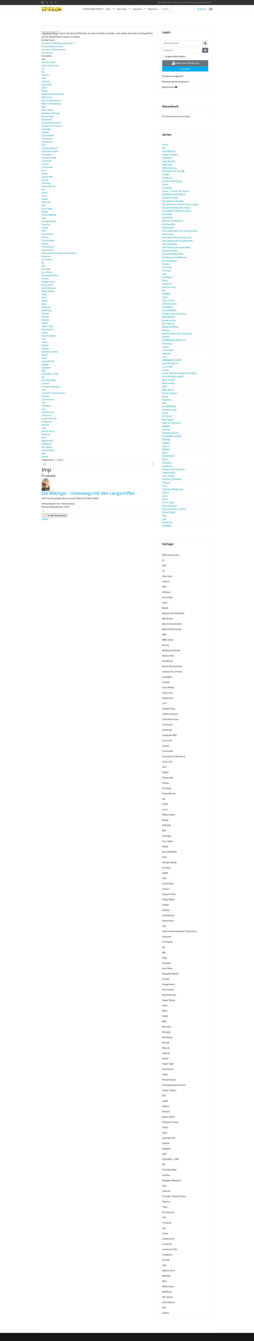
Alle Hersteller (49, 62)
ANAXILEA (167, 157)
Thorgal (166, 482)
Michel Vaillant (169, 393)
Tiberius (46, 396)
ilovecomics (47, 249)
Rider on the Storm (171, 423)
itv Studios (47, 259)
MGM (44, 300)
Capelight (46, 129)
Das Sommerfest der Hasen (176, 207)
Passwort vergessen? (172, 76)
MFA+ (44, 297)
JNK (43, 265)
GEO (44, 230)
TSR (43, 402)
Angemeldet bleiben (175, 56)
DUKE (44, 192)
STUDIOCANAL (49, 380)
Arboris (45, 75)
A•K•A (165, 144)
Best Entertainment (51, 100)
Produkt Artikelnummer (54, 49)
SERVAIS (166, 439)
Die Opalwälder (170, 244)
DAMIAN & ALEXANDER (173, 194)
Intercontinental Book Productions (59, 253)
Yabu (164, 515)
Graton (45, 237)
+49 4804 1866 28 (166, 2)
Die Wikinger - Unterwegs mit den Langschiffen (88, 493)
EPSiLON (46, 202)
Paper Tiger (47, 326)
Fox (164, 290)
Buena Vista (47, 116)
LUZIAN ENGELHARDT (173, 376)
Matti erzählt (168, 383)
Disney (45, 179)
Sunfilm (45, 383)
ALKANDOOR (168, 151)
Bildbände (167, 164)
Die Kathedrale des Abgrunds (177, 237)
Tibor (164, 485)
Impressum (137, 9)
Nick (164, 403)
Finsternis (167, 283)
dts (43, 189)
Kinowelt (46, 269)
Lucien (165, 370)
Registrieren (168, 87)
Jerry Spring (168, 323)
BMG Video (47, 110)
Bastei (45, 90)
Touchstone (47, 399)
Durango (166, 270)
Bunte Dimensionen (52, 122)
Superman (167, 466)
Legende (166, 353)
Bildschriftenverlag (51, 103)
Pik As (165, 413)
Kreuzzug (167, 343)
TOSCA (165, 492)
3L (43, 68)
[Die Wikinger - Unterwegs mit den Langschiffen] (98, 485)
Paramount (47, 329)
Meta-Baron (168, 389)
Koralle (45, 278)
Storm (165, 459)
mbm (44, 294)
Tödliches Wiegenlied (172, 489)
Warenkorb (152, 9)
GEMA (45, 227)
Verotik (45, 424)
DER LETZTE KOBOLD (172, 220)
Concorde (46, 160)
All (43, 71)
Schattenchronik (170, 432)
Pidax (44, 332)
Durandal (167, 267)
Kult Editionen (49, 288)
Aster (44, 87)
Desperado (47, 176)
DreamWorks (48, 186)
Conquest (167, 187)
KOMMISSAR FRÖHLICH (174, 340)
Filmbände (167, 277)
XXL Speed (47, 447)
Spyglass (46, 367)
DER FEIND (167, 217)
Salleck (45, 345)
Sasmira (166, 429)
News (108, 9)
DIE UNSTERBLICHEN (172, 254)
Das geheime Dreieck (172, 201)
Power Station (49, 335)
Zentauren (167, 522)
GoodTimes (47, 234)
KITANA (165, 336)
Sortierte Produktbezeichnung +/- (58, 43)
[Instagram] (51, 2)
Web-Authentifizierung (187, 63)
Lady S (165, 346)
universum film (49, 418)
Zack (164, 519)
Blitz (44, 106)
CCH (44, 145)
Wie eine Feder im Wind (174, 509)
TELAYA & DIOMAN (171, 479)
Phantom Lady (169, 409)
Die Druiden (168, 227)
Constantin (47, 167)
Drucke (165, 264)
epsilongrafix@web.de (202, 2)
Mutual (45, 316)
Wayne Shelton (169, 505)
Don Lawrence (169, 260)
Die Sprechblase (170, 250)
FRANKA (166, 293)
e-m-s (44, 195)
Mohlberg (47, 310)
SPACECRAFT (168, 456)
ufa (43, 408)
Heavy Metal (48, 240)
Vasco (165, 499)
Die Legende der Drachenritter (177, 240)
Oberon (45, 319)
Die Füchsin (168, 234)
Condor (45, 164)
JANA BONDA (168, 317)
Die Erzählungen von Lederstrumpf (179, 230)
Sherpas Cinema (50, 351)
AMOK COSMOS (170, 154)
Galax (165, 297)
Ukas (164, 495)
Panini (45, 323)
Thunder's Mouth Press (53, 393)
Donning (46, 183)
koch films (47, 272)
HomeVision (48, 246)
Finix (44, 218)
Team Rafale (168, 476)
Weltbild (46, 434)
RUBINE (166, 426)
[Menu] (210, 9)
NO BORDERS (169, 406)
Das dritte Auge (170, 197)
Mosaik (45, 313)
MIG (44, 304)
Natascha (167, 399)
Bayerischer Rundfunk (53, 94)
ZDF (44, 453)
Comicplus (47, 154)
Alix (164, 148)
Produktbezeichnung (52, 46)
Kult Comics (47, 284)
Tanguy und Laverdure (173, 469)
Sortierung (47, 52)
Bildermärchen (169, 167)
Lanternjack (168, 350)
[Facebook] (43, 2)
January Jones (169, 320)
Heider (45, 243)
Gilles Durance (169, 303)
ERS (43, 205)
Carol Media (48, 135)
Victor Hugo (168, 502)
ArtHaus (46, 81)
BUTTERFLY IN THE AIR (173, 171)
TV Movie (46, 405)
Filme (164, 280)
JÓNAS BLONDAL (170, 326)
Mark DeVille (168, 379)
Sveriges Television (51, 386)
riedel (44, 342)
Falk (164, 273)
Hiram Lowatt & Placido (174, 313)
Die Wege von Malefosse (174, 257)
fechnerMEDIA (49, 214)
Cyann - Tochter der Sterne (175, 191)
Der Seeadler (168, 224)
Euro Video (47, 208)
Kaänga (166, 330)
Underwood (48, 412)
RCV (44, 339)
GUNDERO (167, 307)
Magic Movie (48, 291)
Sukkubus (167, 462)
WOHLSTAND (168, 512)
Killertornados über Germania (177, 333)
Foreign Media (49, 221)
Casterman (47, 141)
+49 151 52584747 (183, 2)
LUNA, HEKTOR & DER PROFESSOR (179, 373)
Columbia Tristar (50, 151)
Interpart (46, 256)
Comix (165, 184)
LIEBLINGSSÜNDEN (171, 360)
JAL (43, 262)
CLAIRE (165, 174)
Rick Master (168, 419)
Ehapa (45, 199)
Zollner (45, 456)
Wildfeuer (46, 443)
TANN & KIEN (168, 472)
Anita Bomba (168, 161)
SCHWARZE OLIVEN (171, 436)
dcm (44, 170)
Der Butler (167, 214)
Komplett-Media (50, 275)
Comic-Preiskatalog (172, 181)
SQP (44, 370)
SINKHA (166, 449)
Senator (46, 348)
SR (43, 377)
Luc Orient (167, 366)
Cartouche (47, 138)
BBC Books (47, 97)
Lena (164, 356)
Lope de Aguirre (170, 363)
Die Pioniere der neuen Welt (176, 247)
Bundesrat (47, 119)
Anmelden (185, 68)
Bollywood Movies (51, 113)
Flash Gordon (169, 287)
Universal (46, 415)
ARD (44, 78)
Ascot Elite (47, 84)
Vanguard (47, 421)
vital (44, 428)
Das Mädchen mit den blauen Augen (180, 204)
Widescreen (47, 440)
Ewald (45, 211)
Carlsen (45, 132)
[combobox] (177, 9)
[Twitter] (47, 2)
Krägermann (48, 281)
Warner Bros (48, 431)
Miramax (46, 307)
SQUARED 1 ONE (50, 373)
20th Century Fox (50, 65)
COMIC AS (167, 177)
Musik (165, 396)
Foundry (46, 224)
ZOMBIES (166, 525)
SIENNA (166, 442)
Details (45, 519)
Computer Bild (49, 157)
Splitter (45, 364)
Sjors (164, 452)
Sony (44, 358)
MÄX (164, 386)
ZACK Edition (48, 450)
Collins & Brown (50, 148)
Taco (44, 389)
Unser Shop (121, 9)
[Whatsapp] (55, 2)
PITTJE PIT (167, 416)
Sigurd (165, 446)
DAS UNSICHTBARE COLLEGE (176, 210)
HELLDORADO (169, 310)
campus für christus (52, 125)
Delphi (45, 173)
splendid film (48, 361)
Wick (44, 437)
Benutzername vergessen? (175, 81)
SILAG (44, 354)
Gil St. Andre (168, 300)
